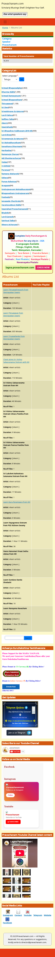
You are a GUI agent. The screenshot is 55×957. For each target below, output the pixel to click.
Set (21, 79)
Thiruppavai (7, 103)
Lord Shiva (6, 134)
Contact (18, 915)
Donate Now (11, 687)
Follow (10, 795)
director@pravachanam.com (33, 942)
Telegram (37, 915)
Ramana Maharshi (10, 173)
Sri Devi (5, 107)
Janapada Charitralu (11, 201)
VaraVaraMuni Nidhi (11, 205)
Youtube (28, 915)
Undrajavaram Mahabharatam (16, 189)
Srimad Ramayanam (11, 95)
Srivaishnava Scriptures (13, 111)
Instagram (8, 915)
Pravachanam (9, 44)
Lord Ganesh (7, 216)
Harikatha (6, 150)
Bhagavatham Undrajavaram (15, 193)
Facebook (7, 922)
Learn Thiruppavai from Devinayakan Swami (13, 314)
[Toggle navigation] (5, 21)
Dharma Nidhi (8, 92)
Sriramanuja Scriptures (12, 138)
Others (5, 177)
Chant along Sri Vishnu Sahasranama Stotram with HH (16, 360)
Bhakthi (5, 212)
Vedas (4, 162)
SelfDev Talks (8, 119)
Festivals (5, 197)
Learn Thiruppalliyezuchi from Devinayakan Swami (15, 291)
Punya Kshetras (9, 181)
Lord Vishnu (7, 115)
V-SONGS (6, 166)
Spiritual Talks (8, 220)
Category (7, 38)
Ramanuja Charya (10, 154)
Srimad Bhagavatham (12, 99)
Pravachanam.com (13, 3)
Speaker (6, 41)
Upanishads (7, 127)
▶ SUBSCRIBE (13, 822)
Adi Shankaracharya (11, 158)
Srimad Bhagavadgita (11, 88)
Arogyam (6, 185)
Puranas (5, 169)
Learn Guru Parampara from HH (16, 502)
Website (47, 915)
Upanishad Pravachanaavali (15, 209)
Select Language (9, 75)
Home (5, 27)
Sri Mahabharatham (11, 142)
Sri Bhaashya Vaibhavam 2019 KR (17, 130)
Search (28, 638)
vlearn (5, 123)
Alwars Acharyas (9, 224)
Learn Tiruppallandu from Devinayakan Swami (14, 337)
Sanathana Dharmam (12, 146)
